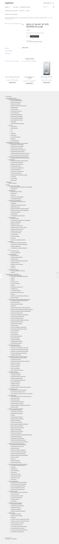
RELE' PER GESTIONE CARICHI (16, 336)
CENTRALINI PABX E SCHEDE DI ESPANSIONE (19, 492)
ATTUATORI (13, 415)
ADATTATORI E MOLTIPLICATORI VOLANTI (18, 465)
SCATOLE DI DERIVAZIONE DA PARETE (18, 487)
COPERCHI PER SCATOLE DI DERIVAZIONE (18, 484)
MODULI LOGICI (13, 135)
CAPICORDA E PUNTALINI (13, 371)
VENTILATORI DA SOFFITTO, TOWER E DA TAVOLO (20, 155)
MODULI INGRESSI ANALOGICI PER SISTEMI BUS (19, 424)
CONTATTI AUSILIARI (14, 109)
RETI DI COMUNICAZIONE (15, 137)
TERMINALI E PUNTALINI (15, 383)
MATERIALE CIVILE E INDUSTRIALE (11, 14)
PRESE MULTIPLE (14, 468)
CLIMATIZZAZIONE (12, 159)
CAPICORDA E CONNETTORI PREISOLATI (18, 376)
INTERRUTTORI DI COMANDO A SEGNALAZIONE (19, 314)
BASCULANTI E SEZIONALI (15, 364)
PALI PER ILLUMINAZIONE (15, 252)
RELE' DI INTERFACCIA (15, 330)
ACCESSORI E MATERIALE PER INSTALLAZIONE (19, 160)
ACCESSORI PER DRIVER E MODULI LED (18, 201)
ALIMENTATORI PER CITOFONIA (16, 515)
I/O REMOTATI (13, 133)
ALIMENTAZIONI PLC (14, 128)
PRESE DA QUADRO (14, 325)
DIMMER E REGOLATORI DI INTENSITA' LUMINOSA (20, 208)
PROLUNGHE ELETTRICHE (16, 474)
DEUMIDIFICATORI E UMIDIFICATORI (17, 167)
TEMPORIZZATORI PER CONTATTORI (17, 123)
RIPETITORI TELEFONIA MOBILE (16, 497)
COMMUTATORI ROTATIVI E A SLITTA (17, 446)
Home (7, 17)
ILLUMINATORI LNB (14, 288)
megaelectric (9, 3)
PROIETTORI (13, 238)
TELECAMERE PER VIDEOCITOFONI (17, 531)
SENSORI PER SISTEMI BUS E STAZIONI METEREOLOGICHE (21, 434)
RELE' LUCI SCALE (14, 332)
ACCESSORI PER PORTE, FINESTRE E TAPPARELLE (20, 361)
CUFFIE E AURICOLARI (15, 494)
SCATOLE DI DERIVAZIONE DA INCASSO (18, 485)
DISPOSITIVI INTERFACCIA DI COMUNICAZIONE (19, 455)
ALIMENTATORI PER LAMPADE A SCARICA (18, 205)
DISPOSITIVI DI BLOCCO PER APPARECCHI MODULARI (20, 307)
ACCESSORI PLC (14, 126)
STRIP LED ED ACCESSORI (13, 269)
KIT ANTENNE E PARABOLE (16, 290)
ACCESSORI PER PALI (15, 250)
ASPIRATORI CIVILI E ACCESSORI (17, 148)
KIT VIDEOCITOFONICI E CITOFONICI (17, 522)
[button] (23, 24)
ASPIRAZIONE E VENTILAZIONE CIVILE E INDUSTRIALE (18, 143)
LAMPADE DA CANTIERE (15, 223)
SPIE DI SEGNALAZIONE (15, 337)
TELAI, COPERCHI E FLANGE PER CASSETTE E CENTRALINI (21, 393)
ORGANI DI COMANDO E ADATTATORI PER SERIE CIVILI (20, 405)
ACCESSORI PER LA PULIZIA (16, 346)
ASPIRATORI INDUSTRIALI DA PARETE (18, 151)
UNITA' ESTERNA (14, 178)
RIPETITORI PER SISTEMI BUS (16, 433)
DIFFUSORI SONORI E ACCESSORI (17, 403)
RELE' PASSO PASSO (14, 334)
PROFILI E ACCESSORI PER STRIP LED (18, 270)
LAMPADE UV (13, 267)
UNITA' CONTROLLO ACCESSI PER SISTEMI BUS (19, 441)
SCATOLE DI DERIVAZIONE (13, 481)
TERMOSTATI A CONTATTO (15, 507)
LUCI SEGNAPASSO (14, 234)
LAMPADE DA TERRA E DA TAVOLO (17, 229)
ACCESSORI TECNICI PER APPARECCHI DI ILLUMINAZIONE (21, 187)
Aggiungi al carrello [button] (12, 82)
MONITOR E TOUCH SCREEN (16, 429)
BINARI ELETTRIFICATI (15, 218)
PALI (9, 249)
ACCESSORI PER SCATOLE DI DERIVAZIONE (19, 482)
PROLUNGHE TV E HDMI (15, 477)
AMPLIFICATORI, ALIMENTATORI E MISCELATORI (19, 276)
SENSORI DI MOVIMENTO (15, 460)
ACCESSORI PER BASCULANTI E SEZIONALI (19, 357)
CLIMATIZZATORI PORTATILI (16, 166)
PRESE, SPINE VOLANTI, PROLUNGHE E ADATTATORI (18, 464)
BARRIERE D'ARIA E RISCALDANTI (17, 164)
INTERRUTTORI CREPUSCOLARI (17, 312)
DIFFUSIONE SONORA (13, 395)
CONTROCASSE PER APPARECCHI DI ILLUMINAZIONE (20, 220)
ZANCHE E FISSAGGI (14, 297)
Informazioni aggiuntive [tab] (9, 50)
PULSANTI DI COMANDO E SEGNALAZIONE (18, 327)
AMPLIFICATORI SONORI (15, 398)
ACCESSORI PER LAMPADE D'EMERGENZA (18, 242)
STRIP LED (13, 272)
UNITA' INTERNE (14, 180)
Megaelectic (7, 7)
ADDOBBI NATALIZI (12, 190)
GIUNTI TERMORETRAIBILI (15, 381)
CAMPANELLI (13, 517)
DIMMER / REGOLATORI (15, 448)
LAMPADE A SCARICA (15, 255)
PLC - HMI (10, 125)
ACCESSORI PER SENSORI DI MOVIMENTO (18, 444)
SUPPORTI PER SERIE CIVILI (16, 462)
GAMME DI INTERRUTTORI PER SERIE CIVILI (27, 17)
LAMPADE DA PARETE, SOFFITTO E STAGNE (19, 227)
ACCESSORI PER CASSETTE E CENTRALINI (19, 390)
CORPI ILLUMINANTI (12, 217)
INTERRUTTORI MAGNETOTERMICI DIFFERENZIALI (20, 320)
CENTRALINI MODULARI (13, 389)
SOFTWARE (13, 138)
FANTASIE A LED (14, 193)
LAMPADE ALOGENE (14, 259)
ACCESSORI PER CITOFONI (16, 513)
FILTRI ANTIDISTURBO (15, 112)
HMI (11, 131)
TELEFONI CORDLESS (15, 499)
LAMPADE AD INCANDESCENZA (16, 257)
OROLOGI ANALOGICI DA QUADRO (17, 321)
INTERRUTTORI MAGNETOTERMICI (17, 318)
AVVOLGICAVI (13, 467)
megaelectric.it (14, 538)
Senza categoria (15, 7)
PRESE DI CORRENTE (15, 457)
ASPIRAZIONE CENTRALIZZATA (14, 344)
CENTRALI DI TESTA (14, 281)
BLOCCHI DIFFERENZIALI (15, 302)
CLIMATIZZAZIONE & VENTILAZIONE (11, 10)
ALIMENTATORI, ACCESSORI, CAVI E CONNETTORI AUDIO (21, 396)
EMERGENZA (11, 241)
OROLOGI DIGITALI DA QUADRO (16, 323)
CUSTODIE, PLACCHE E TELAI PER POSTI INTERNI (20, 521)
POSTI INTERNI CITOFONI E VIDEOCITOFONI (19, 526)
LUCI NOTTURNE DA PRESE (16, 232)
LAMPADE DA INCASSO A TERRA (17, 225)
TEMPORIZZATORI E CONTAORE (16, 341)
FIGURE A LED (13, 195)
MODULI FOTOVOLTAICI (13, 183)
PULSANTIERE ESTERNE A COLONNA (17, 528)
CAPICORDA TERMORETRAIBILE (17, 378)
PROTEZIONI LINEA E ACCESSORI (17, 495)
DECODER (13, 285)
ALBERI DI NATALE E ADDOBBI (16, 191)
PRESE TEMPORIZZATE (15, 470)
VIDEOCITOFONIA (12, 512)
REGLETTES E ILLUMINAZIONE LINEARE (18, 239)
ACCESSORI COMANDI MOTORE (16, 100)
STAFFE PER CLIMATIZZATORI (16, 173)
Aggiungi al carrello (34, 36)
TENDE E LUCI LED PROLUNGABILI (17, 196)
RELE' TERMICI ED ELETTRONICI (17, 120)
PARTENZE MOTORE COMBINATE (17, 116)
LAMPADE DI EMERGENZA (15, 246)
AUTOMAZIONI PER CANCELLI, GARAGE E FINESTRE (18, 356)
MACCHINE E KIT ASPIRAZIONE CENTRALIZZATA (19, 347)
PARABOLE (13, 294)
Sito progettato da (8, 538)
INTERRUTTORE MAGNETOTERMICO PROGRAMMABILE (21, 311)
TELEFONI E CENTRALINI (13, 491)
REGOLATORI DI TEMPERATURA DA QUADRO (19, 328)
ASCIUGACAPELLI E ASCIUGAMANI (17, 144)
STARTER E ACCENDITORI (15, 212)
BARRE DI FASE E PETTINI (15, 103)
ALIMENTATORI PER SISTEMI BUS (17, 413)
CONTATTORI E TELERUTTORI (16, 111)
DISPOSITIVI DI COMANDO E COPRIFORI (41, 17)
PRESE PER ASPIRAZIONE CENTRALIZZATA (19, 353)
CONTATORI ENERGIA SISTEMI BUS (17, 418)
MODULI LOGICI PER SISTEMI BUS (17, 425)
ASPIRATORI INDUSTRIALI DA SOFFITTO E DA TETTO (20, 153)
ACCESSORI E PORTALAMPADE (14, 185)
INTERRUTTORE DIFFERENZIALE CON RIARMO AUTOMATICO (22, 309)
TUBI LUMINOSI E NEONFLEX (16, 198)
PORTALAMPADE (14, 188)
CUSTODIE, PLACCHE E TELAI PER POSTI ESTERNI (20, 519)
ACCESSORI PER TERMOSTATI (16, 503)
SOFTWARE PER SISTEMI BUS (16, 436)
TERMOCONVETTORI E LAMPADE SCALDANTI (19, 174)
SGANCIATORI (13, 121)
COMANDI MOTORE (14, 107)
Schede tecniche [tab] (7, 53)
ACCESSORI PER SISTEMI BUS (16, 409)
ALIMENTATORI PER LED (15, 206)
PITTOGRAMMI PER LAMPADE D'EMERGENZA (19, 248)
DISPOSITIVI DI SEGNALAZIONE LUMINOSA (18, 451)
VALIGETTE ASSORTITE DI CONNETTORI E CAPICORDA (21, 387)
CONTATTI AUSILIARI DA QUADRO (17, 304)
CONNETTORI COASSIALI (15, 283)
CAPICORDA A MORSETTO (15, 373)
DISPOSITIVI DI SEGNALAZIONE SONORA (18, 453)
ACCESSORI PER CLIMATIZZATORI (17, 162)
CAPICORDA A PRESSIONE (16, 374)
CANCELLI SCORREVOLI (15, 368)
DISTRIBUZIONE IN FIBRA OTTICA (17, 287)
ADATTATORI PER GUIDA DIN (16, 102)
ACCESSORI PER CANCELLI (16, 359)
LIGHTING (28, 10)
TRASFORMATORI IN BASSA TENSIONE (18, 215)
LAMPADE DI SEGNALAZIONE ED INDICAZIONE (19, 260)
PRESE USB (13, 458)
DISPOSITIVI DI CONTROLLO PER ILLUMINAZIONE (19, 210)
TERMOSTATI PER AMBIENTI (16, 509)
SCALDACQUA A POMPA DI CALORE (17, 171)
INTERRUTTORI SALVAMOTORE (16, 114)
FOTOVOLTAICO (22, 10)
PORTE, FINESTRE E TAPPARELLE (17, 370)
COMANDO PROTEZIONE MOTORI (14, 99)
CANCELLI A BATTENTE (15, 366)
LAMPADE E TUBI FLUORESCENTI (17, 264)
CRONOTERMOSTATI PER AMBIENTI (17, 505)
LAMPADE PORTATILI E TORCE (16, 231)
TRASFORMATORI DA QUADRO (16, 343)
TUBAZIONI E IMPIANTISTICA (16, 354)
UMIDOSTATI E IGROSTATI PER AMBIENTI (18, 511)
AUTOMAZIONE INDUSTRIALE (25, 7)
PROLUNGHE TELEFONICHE (16, 475)
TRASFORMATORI (14, 213)
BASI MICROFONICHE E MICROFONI (17, 401)
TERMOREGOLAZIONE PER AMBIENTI (15, 502)
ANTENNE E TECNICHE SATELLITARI (15, 275)
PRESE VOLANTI (14, 472)
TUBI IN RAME (13, 176)
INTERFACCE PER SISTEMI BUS (16, 422)
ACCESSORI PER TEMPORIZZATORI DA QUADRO (19, 300)
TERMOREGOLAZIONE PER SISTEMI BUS (18, 440)
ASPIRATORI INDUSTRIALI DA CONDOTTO (18, 149)
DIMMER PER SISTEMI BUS (16, 420)
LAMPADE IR (13, 266)
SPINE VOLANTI (14, 479)
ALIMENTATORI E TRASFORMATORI (15, 200)
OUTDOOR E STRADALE (15, 236)
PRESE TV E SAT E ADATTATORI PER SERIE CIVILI (20, 295)
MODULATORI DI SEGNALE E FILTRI (17, 292)
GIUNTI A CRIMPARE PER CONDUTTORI (18, 380)
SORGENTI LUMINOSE (12, 254)
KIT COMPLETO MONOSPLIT (16, 169)
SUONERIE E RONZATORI (15, 339)
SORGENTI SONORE (14, 407)
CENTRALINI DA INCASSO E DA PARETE (18, 391)
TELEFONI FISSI (14, 501)
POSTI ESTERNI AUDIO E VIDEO (16, 524)
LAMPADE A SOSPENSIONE (16, 222)
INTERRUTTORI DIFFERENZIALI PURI (17, 316)
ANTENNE (13, 278)
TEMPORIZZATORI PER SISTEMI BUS (17, 438)
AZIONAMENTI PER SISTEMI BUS (17, 417)
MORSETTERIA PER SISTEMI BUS (17, 431)
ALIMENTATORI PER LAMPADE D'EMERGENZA (19, 244)
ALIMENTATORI (13, 203)
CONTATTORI (13, 305)
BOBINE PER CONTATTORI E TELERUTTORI (18, 105)
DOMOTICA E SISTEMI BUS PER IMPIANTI (16, 408)
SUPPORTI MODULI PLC (15, 140)
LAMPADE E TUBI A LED (15, 262)
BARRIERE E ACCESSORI (15, 363)
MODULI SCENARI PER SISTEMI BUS (17, 427)
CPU (12, 129)
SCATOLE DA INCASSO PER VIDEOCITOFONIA (19, 529)
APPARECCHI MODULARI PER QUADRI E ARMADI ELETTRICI (19, 299)
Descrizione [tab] (7, 48)
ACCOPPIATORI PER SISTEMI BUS (17, 411)
